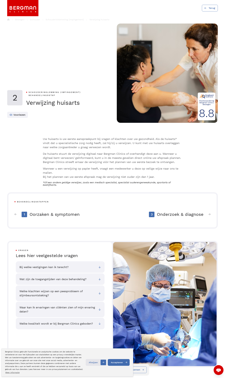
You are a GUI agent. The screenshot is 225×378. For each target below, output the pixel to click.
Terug (212, 8)
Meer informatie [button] (12, 372)
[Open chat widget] (218, 370)
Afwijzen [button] (93, 362)
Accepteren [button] (117, 362)
